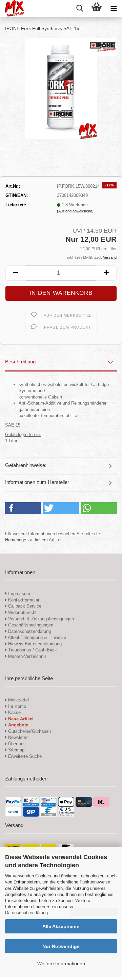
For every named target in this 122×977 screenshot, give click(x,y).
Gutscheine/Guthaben (29, 731)
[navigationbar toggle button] (113, 8)
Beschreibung (20, 361)
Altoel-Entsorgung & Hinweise (36, 637)
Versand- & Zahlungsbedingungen (40, 618)
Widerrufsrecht (22, 612)
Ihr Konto (16, 706)
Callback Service (24, 606)
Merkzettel (18, 699)
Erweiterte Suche (24, 756)
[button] (15, 273)
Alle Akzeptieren (61, 926)
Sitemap (15, 749)
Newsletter (18, 737)
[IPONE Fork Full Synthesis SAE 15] (61, 88)
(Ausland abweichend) (75, 211)
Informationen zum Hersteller (37, 482)
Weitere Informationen (61, 963)
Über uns (16, 743)
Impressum (19, 593)
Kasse (14, 712)
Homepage (15, 539)
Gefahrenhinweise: (25, 465)
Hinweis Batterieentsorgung (34, 643)
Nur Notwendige (61, 946)
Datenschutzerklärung (26, 912)
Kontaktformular (23, 599)
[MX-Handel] (12, 8)
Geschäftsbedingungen (30, 624)
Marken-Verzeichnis (27, 656)
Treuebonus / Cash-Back (32, 649)
